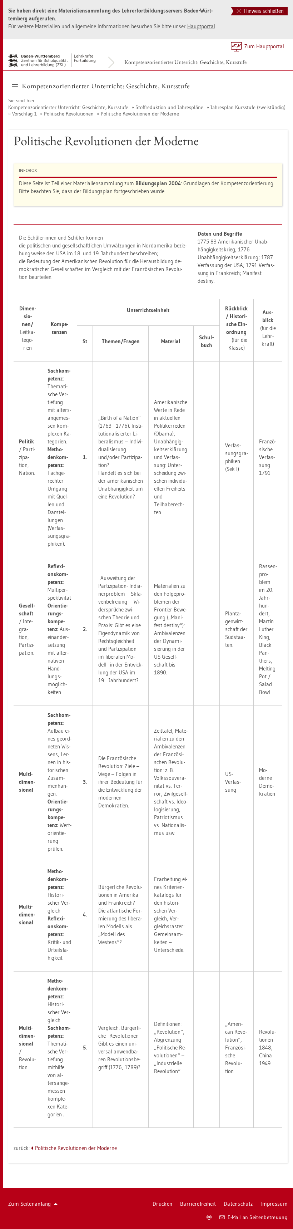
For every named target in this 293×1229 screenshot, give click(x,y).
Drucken (162, 1203)
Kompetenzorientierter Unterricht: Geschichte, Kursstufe (185, 62)
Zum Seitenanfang (29, 1203)
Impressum (274, 1203)
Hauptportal (201, 26)
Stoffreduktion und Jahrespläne (169, 107)
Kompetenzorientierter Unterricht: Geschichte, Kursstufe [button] (106, 85)
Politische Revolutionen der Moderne (140, 113)
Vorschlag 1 (24, 113)
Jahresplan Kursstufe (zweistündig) (247, 107)
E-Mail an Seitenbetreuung (258, 1217)
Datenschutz (238, 1203)
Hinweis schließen (263, 11)
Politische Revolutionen (69, 113)
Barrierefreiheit (198, 1203)
